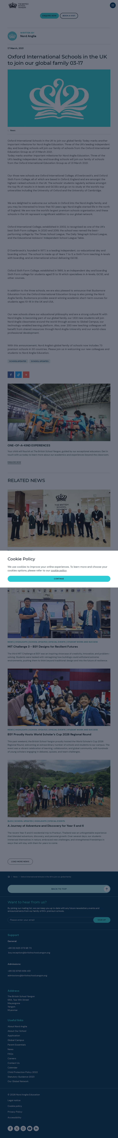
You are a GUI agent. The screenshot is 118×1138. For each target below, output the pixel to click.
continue (59, 579)
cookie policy (58, 570)
